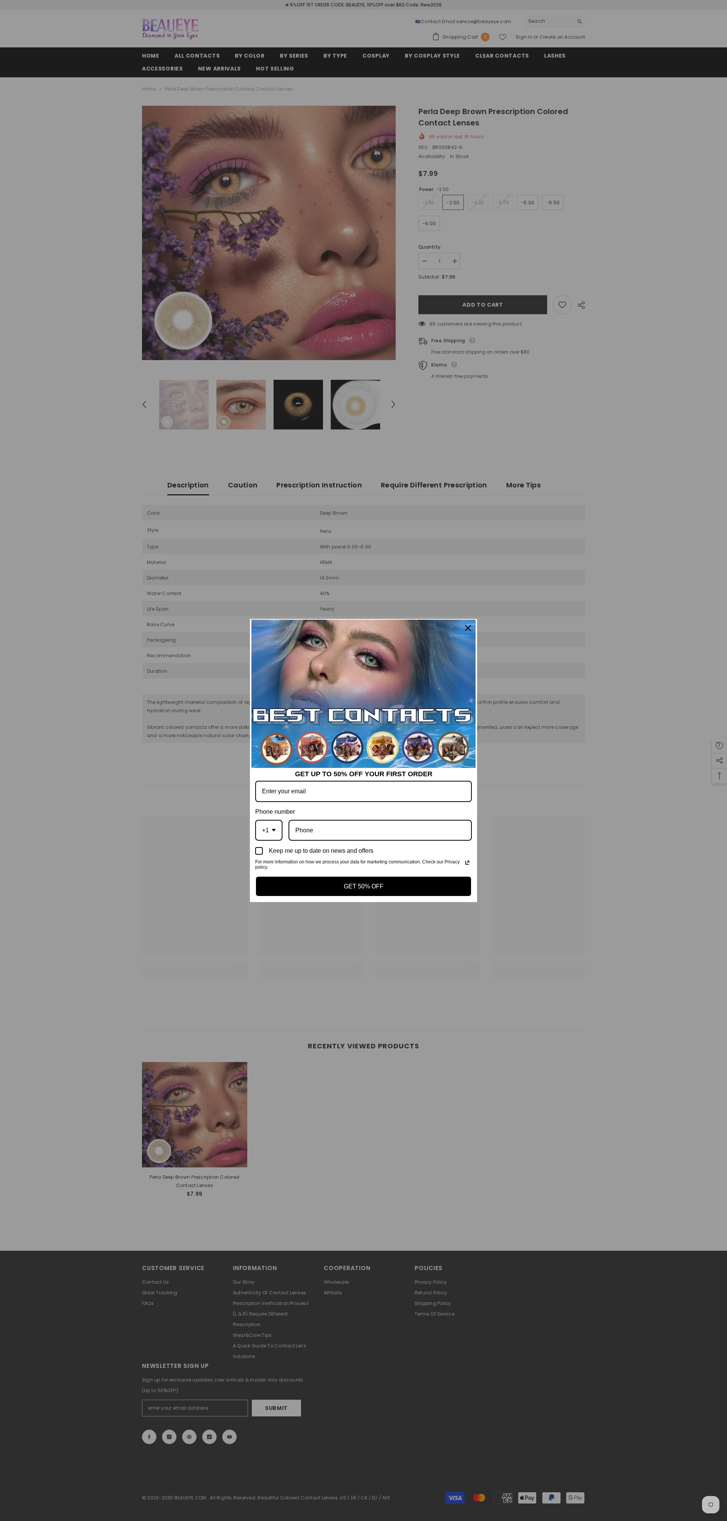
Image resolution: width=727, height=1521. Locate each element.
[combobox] (268, 830)
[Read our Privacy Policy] (467, 862)
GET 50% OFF (364, 886)
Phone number (275, 811)
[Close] (468, 628)
